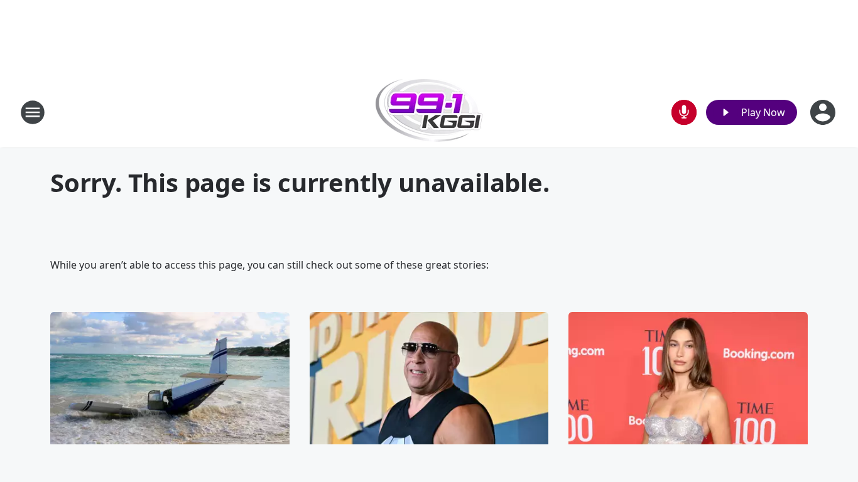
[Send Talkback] (684, 112)
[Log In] (824, 112)
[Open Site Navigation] (32, 112)
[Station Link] (429, 112)
